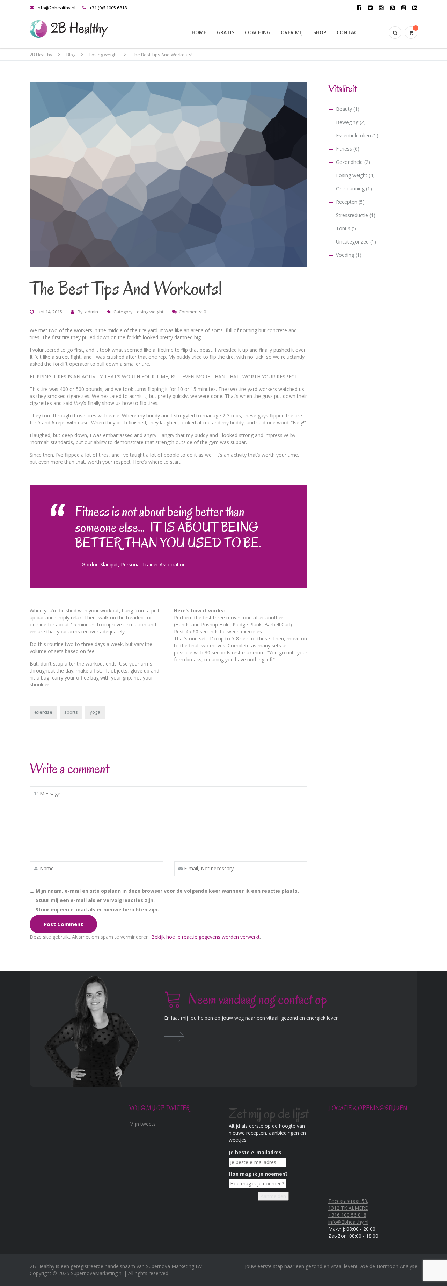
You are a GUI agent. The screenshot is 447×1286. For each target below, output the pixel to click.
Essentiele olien (353, 135)
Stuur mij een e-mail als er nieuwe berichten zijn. (97, 909)
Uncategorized (352, 241)
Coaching (257, 32)
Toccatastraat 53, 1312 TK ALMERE (348, 1204)
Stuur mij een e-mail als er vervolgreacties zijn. (95, 900)
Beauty (344, 109)
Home (199, 32)
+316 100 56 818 (347, 1215)
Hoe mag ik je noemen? (258, 1173)
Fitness (344, 148)
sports (71, 712)
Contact (349, 32)
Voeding (345, 255)
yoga (95, 712)
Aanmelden (273, 1196)
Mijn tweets (142, 1123)
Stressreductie (352, 215)
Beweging (347, 122)
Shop (319, 32)
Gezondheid (349, 162)
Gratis (225, 32)
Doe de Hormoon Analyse (387, 1266)
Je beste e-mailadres (255, 1152)
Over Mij (292, 32)
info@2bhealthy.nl (56, 8)
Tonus (343, 228)
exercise (43, 712)
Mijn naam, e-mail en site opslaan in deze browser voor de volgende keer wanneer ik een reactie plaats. (167, 890)
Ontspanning (350, 188)
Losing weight (149, 311)
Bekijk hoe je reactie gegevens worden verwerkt (205, 936)
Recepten (346, 201)
